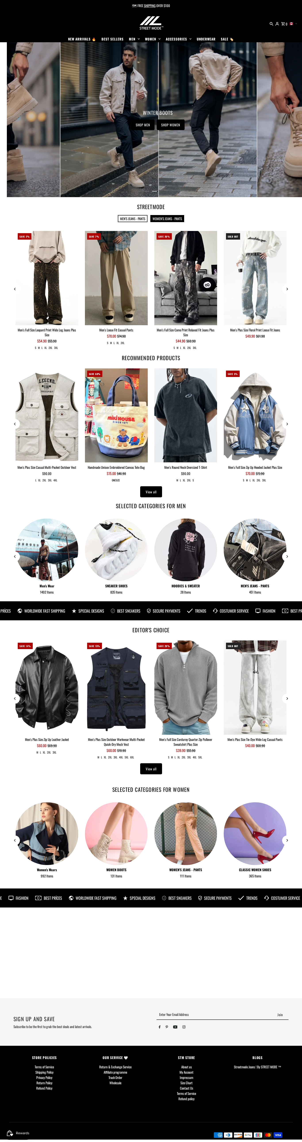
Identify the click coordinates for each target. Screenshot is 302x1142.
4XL (55, 480)
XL (45, 348)
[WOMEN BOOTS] (116, 833)
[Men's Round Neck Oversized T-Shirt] (185, 415)
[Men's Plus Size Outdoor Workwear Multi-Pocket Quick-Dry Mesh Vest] (116, 687)
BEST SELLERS (112, 39)
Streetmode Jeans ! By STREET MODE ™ (257, 1066)
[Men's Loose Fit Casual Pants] (116, 278)
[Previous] (15, 289)
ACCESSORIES (176, 39)
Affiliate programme (115, 1072)
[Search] (271, 23)
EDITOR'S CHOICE (151, 630)
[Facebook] (160, 1027)
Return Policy (44, 1082)
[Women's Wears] (46, 833)
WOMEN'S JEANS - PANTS (167, 218)
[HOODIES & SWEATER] (185, 550)
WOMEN (150, 39)
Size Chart (186, 1082)
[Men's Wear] (46, 550)
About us (186, 1066)
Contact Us (186, 1088)
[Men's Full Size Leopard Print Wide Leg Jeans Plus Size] (46, 278)
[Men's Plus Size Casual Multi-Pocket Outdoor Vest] (46, 415)
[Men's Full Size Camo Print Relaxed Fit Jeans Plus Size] (185, 278)
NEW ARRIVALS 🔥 (82, 39)
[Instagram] (183, 1027)
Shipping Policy (44, 1072)
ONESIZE (116, 480)
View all (151, 491)
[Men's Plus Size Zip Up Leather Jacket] (46, 687)
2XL (50, 348)
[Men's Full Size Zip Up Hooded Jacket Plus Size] (255, 415)
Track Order (115, 1077)
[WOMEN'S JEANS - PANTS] (185, 833)
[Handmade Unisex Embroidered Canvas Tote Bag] (116, 415)
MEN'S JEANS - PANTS (132, 218)
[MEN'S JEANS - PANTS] (255, 550)
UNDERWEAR (206, 39)
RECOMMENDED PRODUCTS (151, 358)
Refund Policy (44, 1088)
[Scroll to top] (293, 1130)
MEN (132, 39)
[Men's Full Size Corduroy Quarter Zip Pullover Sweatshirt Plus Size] (185, 687)
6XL (132, 757)
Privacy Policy (44, 1077)
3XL (56, 348)
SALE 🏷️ (227, 39)
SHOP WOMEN (110, 124)
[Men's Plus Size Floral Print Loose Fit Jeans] (255, 278)
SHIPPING (150, 5)
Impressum (186, 1077)
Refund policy (186, 1098)
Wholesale (115, 1082)
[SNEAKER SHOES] (116, 550)
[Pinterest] (167, 1027)
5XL (126, 757)
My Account (186, 1072)
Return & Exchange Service (115, 1066)
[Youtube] (175, 1027)
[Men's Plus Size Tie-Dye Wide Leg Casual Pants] (255, 687)
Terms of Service (44, 1066)
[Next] (287, 289)
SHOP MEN (83, 124)
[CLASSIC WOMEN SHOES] (255, 833)
